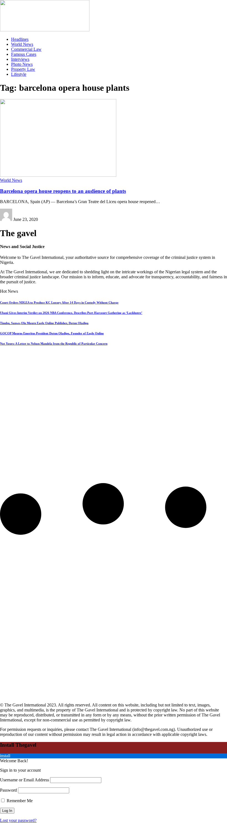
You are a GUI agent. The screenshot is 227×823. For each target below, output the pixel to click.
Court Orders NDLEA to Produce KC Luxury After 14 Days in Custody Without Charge (59, 302)
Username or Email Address (24, 779)
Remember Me (19, 800)
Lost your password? (18, 820)
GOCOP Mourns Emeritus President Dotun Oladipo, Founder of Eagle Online (52, 333)
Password (8, 790)
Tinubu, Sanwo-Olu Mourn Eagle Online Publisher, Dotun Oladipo (44, 323)
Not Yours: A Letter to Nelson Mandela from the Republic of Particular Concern (53, 343)
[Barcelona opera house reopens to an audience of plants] (58, 175)
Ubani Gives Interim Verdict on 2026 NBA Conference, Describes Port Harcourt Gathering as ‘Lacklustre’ (71, 312)
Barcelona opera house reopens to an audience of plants (63, 191)
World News (11, 180)
